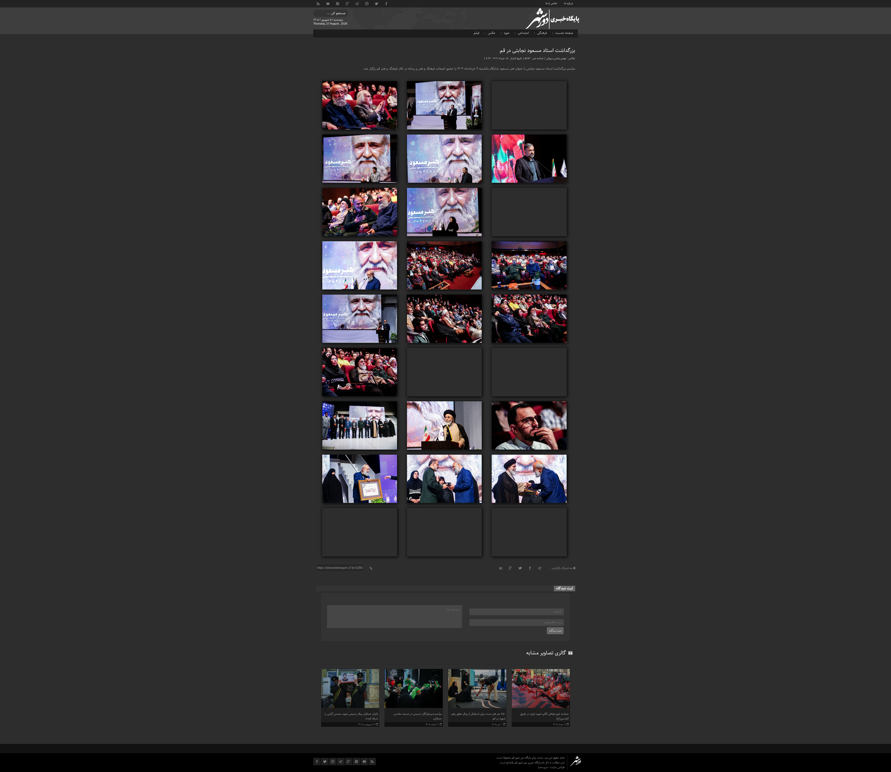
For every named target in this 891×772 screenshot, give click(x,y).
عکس (491, 33)
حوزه (507, 33)
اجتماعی (523, 33)
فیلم (476, 33)
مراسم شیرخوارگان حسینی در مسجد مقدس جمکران (418, 716)
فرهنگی (542, 33)
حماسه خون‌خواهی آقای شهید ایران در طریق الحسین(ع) (544, 716)
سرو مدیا (543, 767)
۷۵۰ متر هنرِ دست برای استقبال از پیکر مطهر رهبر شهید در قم (478, 716)
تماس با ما (551, 3)
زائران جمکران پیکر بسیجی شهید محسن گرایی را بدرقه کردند (351, 716)
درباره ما (568, 3)
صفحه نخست (564, 33)
